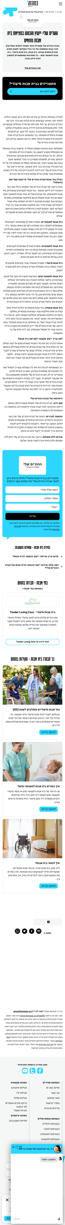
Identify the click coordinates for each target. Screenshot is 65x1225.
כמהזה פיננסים (19, 1115)
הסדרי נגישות (53, 1103)
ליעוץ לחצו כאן (47, 91)
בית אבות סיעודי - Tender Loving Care (32, 612)
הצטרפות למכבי (52, 1129)
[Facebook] (31, 931)
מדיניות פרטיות (52, 1108)
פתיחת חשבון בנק (18, 1121)
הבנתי (9, 1218)
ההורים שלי (49, 12)
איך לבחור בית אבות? (47, 863)
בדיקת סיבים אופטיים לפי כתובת (16, 1105)
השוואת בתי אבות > (32, 588)
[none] (32, 601)
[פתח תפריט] (60, 4)
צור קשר (55, 1093)
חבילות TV (21, 1093)
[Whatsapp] (17, 931)
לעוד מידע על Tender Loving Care (32, 641)
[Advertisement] (32, 973)
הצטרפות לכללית (51, 1124)
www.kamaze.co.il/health (32, 1015)
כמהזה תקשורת (19, 1082)
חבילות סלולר (20, 1098)
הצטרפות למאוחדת (50, 1134)
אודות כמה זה (53, 1088)
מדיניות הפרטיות (46, 1044)
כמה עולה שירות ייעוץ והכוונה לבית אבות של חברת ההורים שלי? (32, 566)
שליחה (32, 516)
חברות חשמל (20, 1110)
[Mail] (38, 931)
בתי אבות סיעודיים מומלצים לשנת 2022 (36, 710)
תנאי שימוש (53, 1098)
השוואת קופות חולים (49, 1119)
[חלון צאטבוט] (37, 1184)
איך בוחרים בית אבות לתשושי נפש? (39, 786)
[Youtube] (25, 1071)
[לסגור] (7, 1200)
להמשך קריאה (48, 732)
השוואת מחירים (51, 1082)
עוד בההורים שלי (32, 68)
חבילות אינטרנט (19, 1088)
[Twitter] (24, 931)
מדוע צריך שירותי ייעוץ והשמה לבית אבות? (35, 556)
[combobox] (32, 507)
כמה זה (59, 12)
